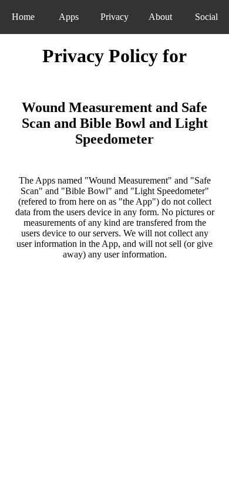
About (160, 17)
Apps (69, 17)
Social (206, 17)
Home (23, 17)
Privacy (114, 17)
